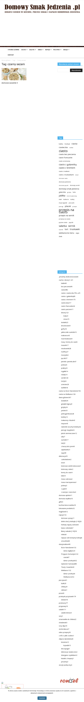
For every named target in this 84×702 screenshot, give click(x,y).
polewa (64, 365)
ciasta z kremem (68, 300)
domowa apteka (65, 495)
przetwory (63, 603)
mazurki (64, 345)
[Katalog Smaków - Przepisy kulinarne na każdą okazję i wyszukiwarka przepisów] (30, 683)
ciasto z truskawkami (66, 175)
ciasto (63, 151)
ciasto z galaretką (68, 164)
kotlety (64, 417)
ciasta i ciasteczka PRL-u (70, 293)
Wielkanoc (66, 570)
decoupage (65, 649)
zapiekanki (65, 450)
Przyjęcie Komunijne (69, 554)
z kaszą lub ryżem (68, 446)
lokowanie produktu (67, 508)
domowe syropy (67, 518)
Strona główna (13, 49)
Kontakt (11, 55)
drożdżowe (66, 326)
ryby (63, 437)
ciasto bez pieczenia (67, 154)
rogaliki (64, 371)
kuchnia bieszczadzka (67, 505)
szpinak (61, 229)
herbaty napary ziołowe (70, 525)
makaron (66, 199)
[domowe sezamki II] (14, 74)
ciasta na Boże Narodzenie (70, 391)
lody (65, 316)
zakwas (64, 590)
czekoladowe (66, 459)
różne (66, 319)
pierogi (61, 206)
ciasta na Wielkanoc (67, 394)
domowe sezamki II (10, 83)
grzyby (69, 192)
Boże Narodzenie (68, 547)
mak (60, 199)
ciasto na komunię (64, 161)
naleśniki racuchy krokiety (71, 427)
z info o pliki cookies (66, 636)
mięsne (64, 424)
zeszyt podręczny (65, 665)
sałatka (63, 226)
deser (77, 175)
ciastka (71, 147)
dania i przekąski (70, 561)
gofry (64, 329)
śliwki (60, 236)
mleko (63, 534)
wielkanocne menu (66, 233)
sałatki (31, 49)
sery (61, 616)
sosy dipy (63, 626)
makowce (65, 335)
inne (63, 463)
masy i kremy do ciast (69, 342)
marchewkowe (66, 339)
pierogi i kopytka (67, 430)
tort (66, 229)
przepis (74, 206)
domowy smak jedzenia (69, 189)
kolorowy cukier (67, 469)
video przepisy (65, 632)
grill (61, 502)
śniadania (63, 623)
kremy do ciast (66, 472)
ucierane (65, 384)
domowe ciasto (63, 178)
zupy (63, 453)
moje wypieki (63, 203)
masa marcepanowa (69, 482)
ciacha (23, 49)
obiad (40, 49)
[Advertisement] (42, 31)
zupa (77, 233)
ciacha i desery (66, 280)
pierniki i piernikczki (68, 362)
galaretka (62, 192)
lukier (63, 476)
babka (61, 144)
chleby (64, 587)
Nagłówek (63, 512)
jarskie (64, 410)
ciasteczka (63, 147)
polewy (64, 485)
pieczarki (71, 203)
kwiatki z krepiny (67, 658)
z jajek (64, 489)
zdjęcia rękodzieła (66, 639)
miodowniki (66, 348)
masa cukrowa (66, 479)
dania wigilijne (69, 551)
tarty (63, 443)
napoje (47, 49)
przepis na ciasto (66, 211)
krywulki (67, 645)
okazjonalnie (64, 544)
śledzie (64, 600)
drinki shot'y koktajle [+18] (71, 521)
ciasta (74, 143)
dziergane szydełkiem (69, 655)
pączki (71, 222)
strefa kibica (64, 629)
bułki (63, 583)
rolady (64, 375)
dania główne (65, 397)
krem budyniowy (72, 196)
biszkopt (67, 144)
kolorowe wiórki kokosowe (71, 466)
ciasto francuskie (65, 157)
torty (63, 381)
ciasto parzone (67, 309)
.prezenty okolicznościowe (68, 277)
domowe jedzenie (65, 182)
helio (74, 192)
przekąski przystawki (67, 596)
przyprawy (63, 606)
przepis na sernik (66, 215)
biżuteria (65, 642)
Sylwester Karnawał (69, 564)
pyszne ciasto (63, 222)
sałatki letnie (66, 613)
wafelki (64, 388)
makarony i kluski (68, 420)
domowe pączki (63, 185)
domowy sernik (75, 185)
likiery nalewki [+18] (69, 531)
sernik (71, 226)
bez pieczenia (66, 286)
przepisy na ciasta (64, 219)
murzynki (64, 355)
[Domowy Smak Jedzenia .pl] (42, 7)
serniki (64, 378)
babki (64, 283)
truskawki (75, 229)
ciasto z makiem (64, 171)
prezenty (64, 662)
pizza (61, 593)
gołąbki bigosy (66, 404)
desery (64, 313)
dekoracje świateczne (69, 652)
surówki (64, 440)
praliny (64, 368)
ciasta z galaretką (68, 296)
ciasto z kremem (67, 168)
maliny (72, 199)
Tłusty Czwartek (67, 567)
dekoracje (63, 456)
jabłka (62, 195)
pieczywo (56, 49)
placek (68, 206)
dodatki (64, 322)
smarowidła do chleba (67, 619)
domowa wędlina (66, 499)
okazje (65, 49)
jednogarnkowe (67, 414)
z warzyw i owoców (68, 492)
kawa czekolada (67, 528)
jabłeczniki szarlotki (69, 332)
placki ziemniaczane (69, 433)
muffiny (64, 352)
